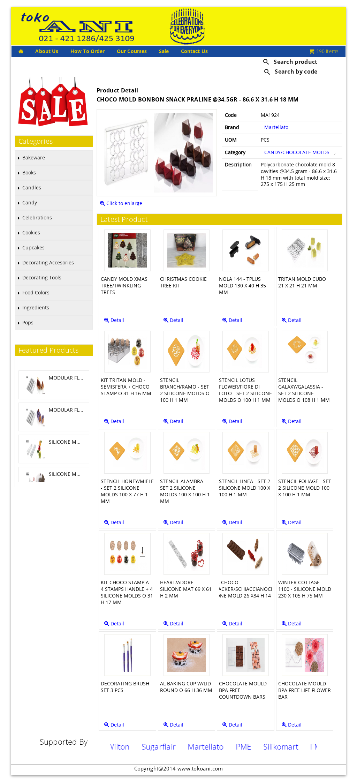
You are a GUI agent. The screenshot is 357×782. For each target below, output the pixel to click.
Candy (29, 202)
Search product (295, 62)
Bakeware (33, 157)
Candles (31, 187)
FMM (302, 746)
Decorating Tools (41, 277)
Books (29, 172)
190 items (327, 51)
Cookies (31, 232)
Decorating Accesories (48, 262)
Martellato (276, 127)
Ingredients (35, 307)
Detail (116, 320)
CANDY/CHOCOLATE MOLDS (296, 152)
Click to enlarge (123, 203)
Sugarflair (142, 746)
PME (227, 746)
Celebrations (37, 217)
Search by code (295, 71)
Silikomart (263, 746)
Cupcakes (33, 247)
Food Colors (36, 292)
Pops (27, 322)
